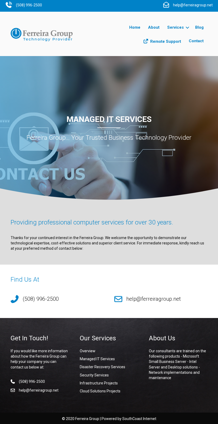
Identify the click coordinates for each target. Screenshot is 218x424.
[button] (187, 27)
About (154, 27)
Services (175, 27)
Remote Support (165, 41)
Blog (199, 27)
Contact (196, 41)
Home (134, 27)
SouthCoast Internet (139, 419)
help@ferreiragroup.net (153, 299)
